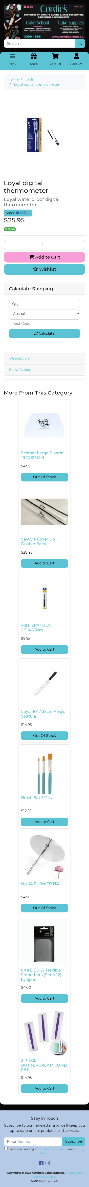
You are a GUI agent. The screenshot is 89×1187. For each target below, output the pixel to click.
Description (19, 358)
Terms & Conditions (54, 1149)
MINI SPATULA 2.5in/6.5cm (36, 627)
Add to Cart (47, 257)
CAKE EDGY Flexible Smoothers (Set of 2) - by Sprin (42, 975)
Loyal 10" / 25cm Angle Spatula (43, 714)
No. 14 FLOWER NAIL (42, 884)
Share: (11, 213)
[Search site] (80, 43)
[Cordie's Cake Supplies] (44, 21)
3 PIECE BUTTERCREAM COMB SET (44, 1065)
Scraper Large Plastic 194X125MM (42, 455)
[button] (44, 269)
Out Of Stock (44, 477)
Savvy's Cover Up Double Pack (38, 541)
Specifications (21, 369)
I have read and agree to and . (46, 1151)
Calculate (46, 333)
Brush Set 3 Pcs (36, 797)
